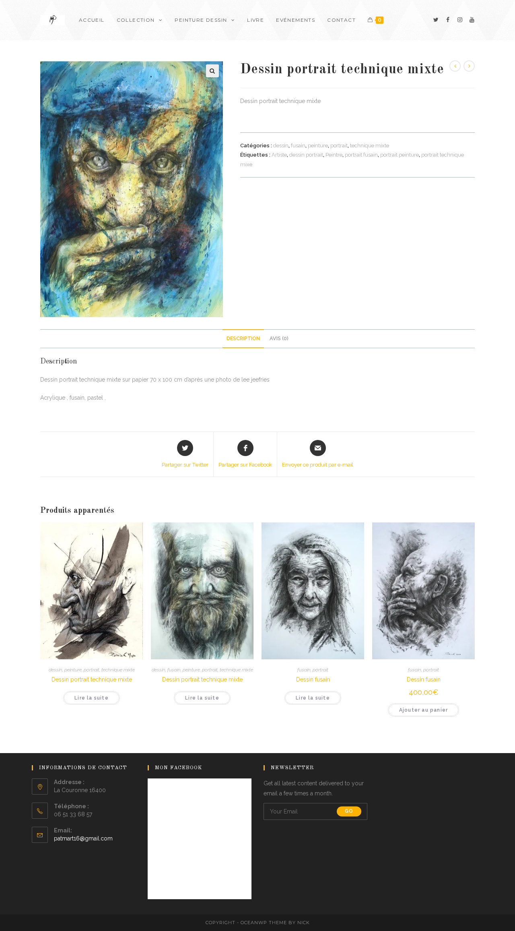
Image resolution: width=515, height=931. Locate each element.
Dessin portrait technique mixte (92, 679)
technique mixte (369, 145)
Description (243, 338)
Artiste (279, 155)
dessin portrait (306, 155)
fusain (298, 145)
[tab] (243, 339)
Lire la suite (91, 698)
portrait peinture (399, 155)
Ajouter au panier (423, 710)
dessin (280, 145)
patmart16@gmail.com (83, 838)
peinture (318, 145)
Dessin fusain (313, 679)
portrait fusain (361, 155)
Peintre (333, 155)
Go (349, 811)
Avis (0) (279, 338)
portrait (339, 145)
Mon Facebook (178, 767)
